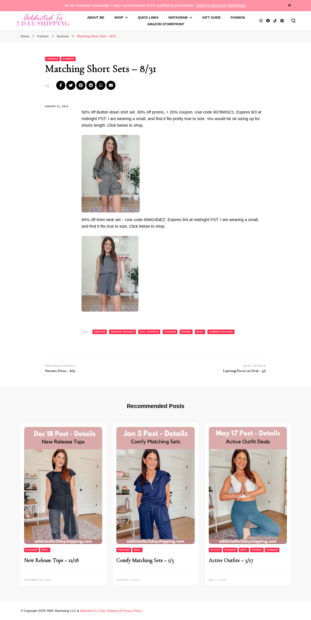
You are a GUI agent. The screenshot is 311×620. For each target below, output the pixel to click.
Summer (68, 59)
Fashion (238, 17)
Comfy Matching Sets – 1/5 (145, 560)
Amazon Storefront (165, 24)
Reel (45, 550)
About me (95, 17)
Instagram (178, 17)
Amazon (99, 331)
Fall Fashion (149, 331)
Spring (257, 550)
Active (215, 550)
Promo (186, 331)
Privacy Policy (132, 610)
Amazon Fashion (122, 331)
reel (200, 331)
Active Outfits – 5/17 (231, 560)
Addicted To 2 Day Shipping (99, 610)
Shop (118, 17)
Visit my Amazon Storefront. (221, 5)
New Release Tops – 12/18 (51, 560)
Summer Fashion (221, 331)
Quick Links (148, 17)
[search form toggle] (293, 21)
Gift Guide (211, 17)
